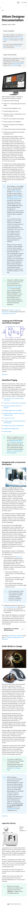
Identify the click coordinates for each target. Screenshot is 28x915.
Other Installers (14, 65)
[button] (14, 629)
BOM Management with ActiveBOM (13, 410)
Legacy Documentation (18, 63)
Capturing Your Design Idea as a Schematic (15, 403)
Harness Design (8, 431)
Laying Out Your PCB (9, 418)
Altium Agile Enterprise (13, 198)
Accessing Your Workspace (15, 635)
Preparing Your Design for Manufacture (14, 425)
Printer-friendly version (15, 904)
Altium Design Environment (9, 313)
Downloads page (11, 808)
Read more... (5, 374)
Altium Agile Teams (12, 38)
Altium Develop (15, 191)
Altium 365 (19, 556)
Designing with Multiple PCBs (11, 428)
